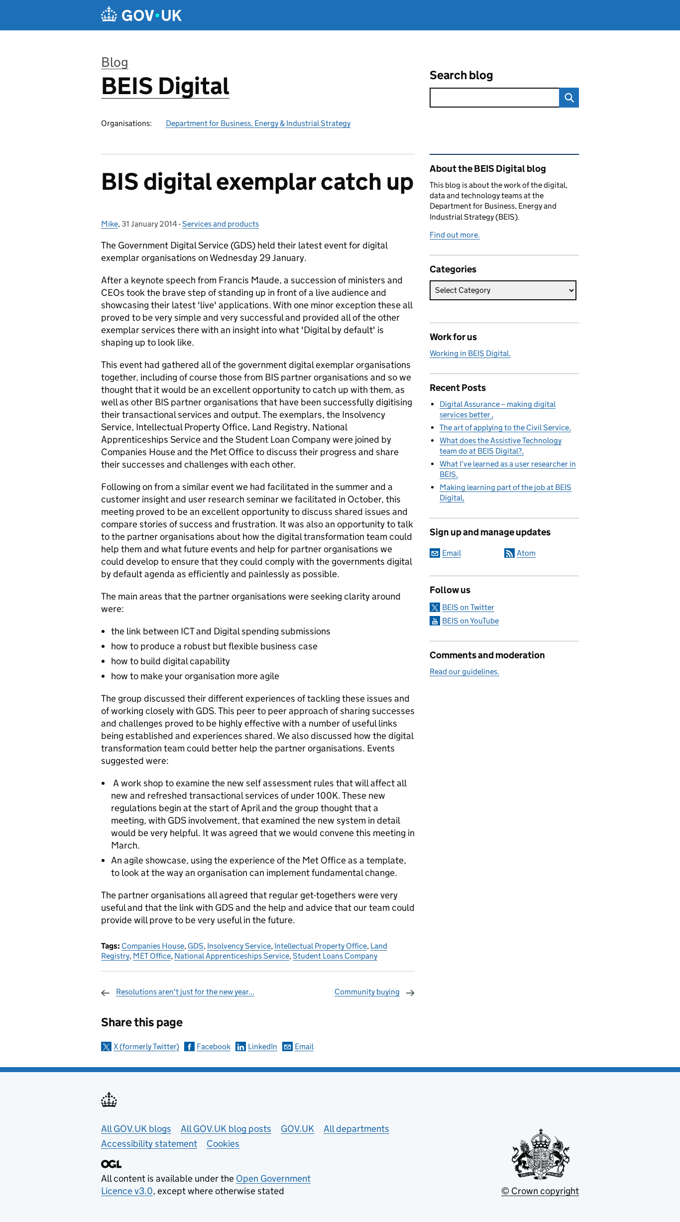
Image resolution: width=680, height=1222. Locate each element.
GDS (196, 946)
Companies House (152, 946)
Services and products (220, 224)
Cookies (223, 1143)
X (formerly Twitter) (146, 1046)
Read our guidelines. (464, 671)
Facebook (213, 1046)
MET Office (152, 956)
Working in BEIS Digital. (470, 353)
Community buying (367, 991)
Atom (526, 553)
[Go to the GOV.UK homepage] (141, 15)
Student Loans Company (335, 956)
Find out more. (455, 235)
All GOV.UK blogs (136, 1128)
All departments (356, 1128)
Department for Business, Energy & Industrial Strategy (258, 123)
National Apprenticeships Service (231, 956)
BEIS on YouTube (470, 620)
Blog (114, 62)
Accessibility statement (149, 1143)
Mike (109, 224)
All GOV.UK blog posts (226, 1128)
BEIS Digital (165, 86)
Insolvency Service (239, 946)
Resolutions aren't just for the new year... (185, 991)
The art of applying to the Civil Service (504, 427)
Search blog (461, 75)
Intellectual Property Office (320, 946)
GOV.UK (297, 1128)
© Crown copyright (540, 1191)
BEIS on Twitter (468, 607)
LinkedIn (262, 1046)
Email (304, 1046)
